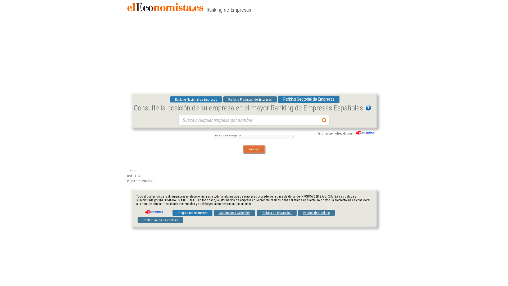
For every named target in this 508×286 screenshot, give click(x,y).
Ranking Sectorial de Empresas (308, 99)
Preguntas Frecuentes (192, 213)
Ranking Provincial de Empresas (250, 99)
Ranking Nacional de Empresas (196, 99)
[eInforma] (153, 210)
